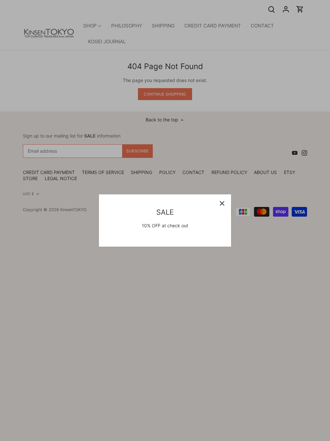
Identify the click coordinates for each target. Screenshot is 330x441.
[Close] (222, 203)
